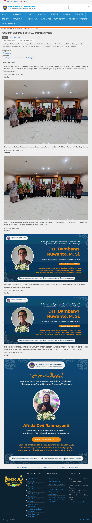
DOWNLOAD (32, 19)
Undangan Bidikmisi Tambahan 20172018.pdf (19, 58)
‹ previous (25, 467)
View (5, 37)
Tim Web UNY (84, 520)
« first (18, 467)
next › (71, 467)
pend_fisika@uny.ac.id (76, 502)
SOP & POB (79, 14)
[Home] (23, 7)
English (24, 1)
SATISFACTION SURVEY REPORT (53, 19)
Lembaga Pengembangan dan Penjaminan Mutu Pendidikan (57, 499)
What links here (15, 37)
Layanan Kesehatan (55, 487)
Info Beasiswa (6, 53)
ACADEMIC (42, 14)
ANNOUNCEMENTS (9, 24)
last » (76, 467)
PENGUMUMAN (17, 14)
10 (34, 467)
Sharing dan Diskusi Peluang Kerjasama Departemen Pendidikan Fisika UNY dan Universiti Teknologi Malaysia (46, 147)
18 (63, 467)
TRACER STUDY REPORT (78, 19)
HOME (4, 14)
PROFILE (31, 14)
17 (59, 467)
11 (37, 467)
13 (45, 467)
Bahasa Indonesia (12, 1)
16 (55, 467)
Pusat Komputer (54, 481)
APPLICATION (18, 19)
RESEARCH (66, 14)
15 (52, 467)
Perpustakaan (53, 479)
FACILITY (5, 19)
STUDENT (54, 14)
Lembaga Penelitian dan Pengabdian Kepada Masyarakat (57, 491)
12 (41, 467)
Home (3, 29)
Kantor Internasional (56, 484)
